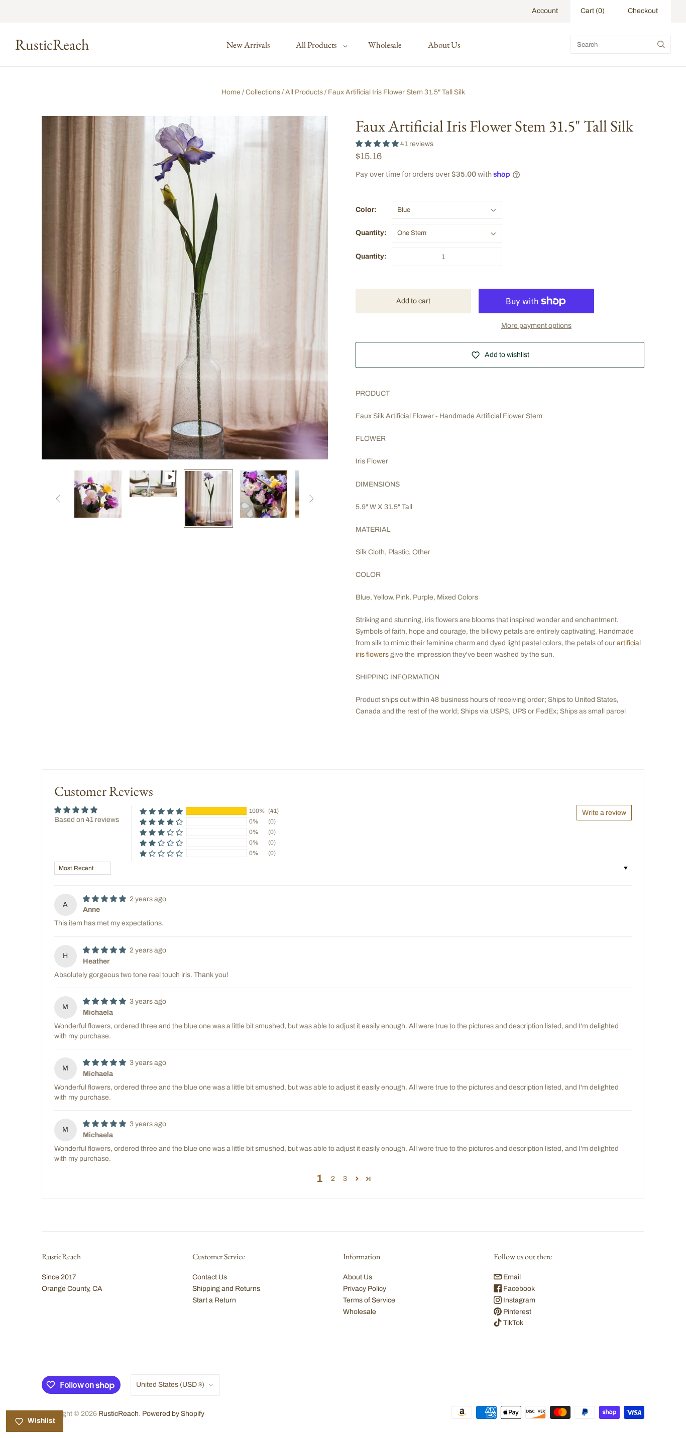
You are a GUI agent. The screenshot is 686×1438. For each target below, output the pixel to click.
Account (545, 11)
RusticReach (118, 1413)
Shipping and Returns (226, 1288)
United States (170, 1384)
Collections (263, 92)
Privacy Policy (364, 1288)
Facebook (518, 1288)
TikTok (512, 1323)
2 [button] (333, 1178)
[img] (105, 899)
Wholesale (385, 44)
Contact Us (209, 1277)
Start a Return (214, 1300)
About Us (444, 44)
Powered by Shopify (173, 1413)
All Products (316, 44)
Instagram (518, 1300)
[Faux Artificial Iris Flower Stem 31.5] (98, 494)
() (593, 11)
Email (511, 1277)
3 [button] (345, 1178)
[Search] (661, 45)
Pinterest (516, 1311)
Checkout (643, 11)
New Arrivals (248, 44)
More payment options (536, 325)
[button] (378, 144)
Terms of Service (369, 1300)
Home (231, 92)
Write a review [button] (604, 812)
